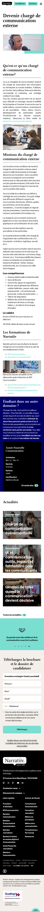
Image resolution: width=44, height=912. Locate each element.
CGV (32, 865)
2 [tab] (18, 646)
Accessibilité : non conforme (21, 865)
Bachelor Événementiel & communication (9, 823)
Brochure (32, 4)
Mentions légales (7, 865)
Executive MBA (22, 863)
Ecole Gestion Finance (8, 860)
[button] (4, 871)
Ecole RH (18, 860)
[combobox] (5, 706)
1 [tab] (15, 646)
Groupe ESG (31, 863)
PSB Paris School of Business (29, 860)
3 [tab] (22, 646)
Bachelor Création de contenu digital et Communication (11, 839)
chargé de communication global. (17, 121)
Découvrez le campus (12, 793)
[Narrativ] (7, 3)
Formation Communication (19, 357)
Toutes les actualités (12, 615)
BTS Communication (16, 354)
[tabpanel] (22, 635)
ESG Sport (14, 863)
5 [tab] (29, 646)
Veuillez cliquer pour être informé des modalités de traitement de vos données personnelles (22, 743)
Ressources (29, 837)
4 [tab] (25, 646)
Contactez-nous (10, 788)
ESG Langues (6, 863)
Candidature (20, 4)
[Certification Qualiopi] (12, 898)
